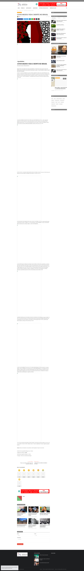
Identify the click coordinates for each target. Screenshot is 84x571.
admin (19, 16)
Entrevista (62, 102)
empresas (53, 102)
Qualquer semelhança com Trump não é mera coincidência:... (21, 514)
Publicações (34, 0)
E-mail (35, 533)
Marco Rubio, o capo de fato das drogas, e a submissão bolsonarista (59, 88)
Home (18, 10)
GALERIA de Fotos (23, 0)
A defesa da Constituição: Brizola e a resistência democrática (32, 526)
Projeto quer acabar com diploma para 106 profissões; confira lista (26, 463)
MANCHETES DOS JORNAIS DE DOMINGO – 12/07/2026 (41, 463)
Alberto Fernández (59, 98)
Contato (41, 569)
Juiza (59, 102)
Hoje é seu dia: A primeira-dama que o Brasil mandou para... (61, 21)
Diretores (30, 0)
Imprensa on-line (21, 10)
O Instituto (19, 0)
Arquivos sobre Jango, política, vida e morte (60, 569)
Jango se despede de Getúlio (60, 60)
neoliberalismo (57, 100)
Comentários (20, 531)
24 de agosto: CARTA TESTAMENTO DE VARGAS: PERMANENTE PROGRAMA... (61, 65)
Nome (18, 533)
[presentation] (63, 78)
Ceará (56, 102)
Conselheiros (38, 0)
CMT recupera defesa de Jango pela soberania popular (61, 38)
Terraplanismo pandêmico (60, 24)
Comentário (19, 537)
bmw (52, 98)
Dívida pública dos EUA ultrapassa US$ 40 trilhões (61, 56)
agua (54, 98)
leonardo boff (62, 100)
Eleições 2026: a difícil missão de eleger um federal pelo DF (61, 34)
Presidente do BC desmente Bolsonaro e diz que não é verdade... (32, 514)
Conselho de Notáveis (43, 0)
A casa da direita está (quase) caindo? (44, 562)
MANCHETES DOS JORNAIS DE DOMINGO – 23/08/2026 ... (60, 29)
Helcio (63, 98)
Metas (27, 0)
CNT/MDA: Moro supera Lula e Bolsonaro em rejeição (44, 559)
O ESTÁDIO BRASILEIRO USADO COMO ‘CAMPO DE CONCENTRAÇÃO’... (45, 526)
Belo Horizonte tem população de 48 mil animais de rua (22, 525)
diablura (53, 100)
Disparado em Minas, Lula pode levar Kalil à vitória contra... (45, 514)
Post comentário (20, 544)
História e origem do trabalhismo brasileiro (48, 569)
